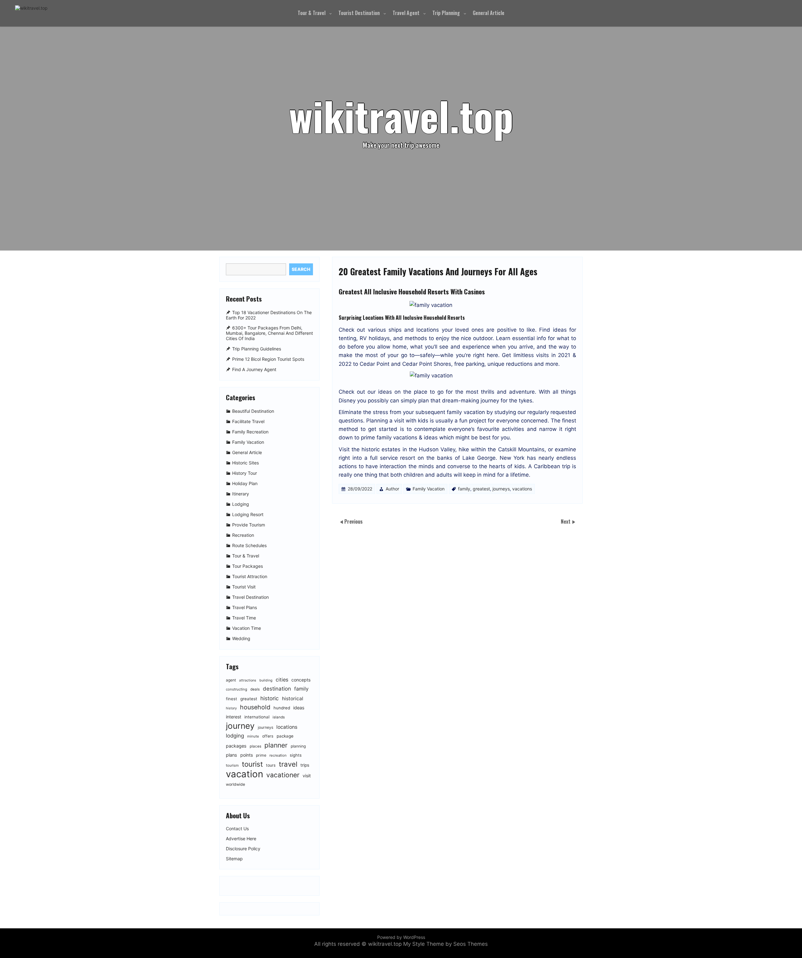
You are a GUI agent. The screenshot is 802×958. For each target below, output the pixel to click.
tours (271, 765)
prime (261, 755)
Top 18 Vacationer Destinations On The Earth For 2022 (269, 315)
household (255, 707)
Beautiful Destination (253, 411)
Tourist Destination (359, 13)
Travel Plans (244, 607)
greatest (481, 488)
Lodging (240, 504)
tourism (232, 765)
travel (288, 764)
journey (240, 726)
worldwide (235, 784)
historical (292, 699)
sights (296, 755)
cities (282, 679)
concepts (300, 679)
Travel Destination (250, 597)
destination (277, 689)
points (246, 755)
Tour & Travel (311, 13)
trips (304, 765)
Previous (353, 521)
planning (298, 746)
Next (566, 521)
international (256, 716)
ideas (299, 707)
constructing (236, 689)
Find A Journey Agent (254, 369)
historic (269, 698)
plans (231, 755)
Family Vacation (429, 488)
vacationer (282, 775)
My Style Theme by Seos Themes (445, 944)
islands (279, 717)
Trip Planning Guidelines (256, 348)
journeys (501, 488)
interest (233, 716)
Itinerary (240, 493)
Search (301, 269)
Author (392, 488)
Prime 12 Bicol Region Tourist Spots (268, 359)
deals (255, 689)
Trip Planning (446, 13)
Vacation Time (246, 628)
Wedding (241, 638)
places (255, 746)
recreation (278, 755)
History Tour (244, 473)
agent (231, 680)
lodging (235, 736)
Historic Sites (245, 462)
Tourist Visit (244, 586)
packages (236, 745)
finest (231, 698)
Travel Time (244, 617)
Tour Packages (247, 566)
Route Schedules (249, 545)
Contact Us (237, 828)
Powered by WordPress (401, 937)
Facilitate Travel (248, 421)
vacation (244, 774)
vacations (522, 488)
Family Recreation (250, 431)
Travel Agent (406, 13)
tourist (252, 764)
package (285, 735)
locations (286, 727)
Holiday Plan (245, 483)
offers (267, 736)
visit (307, 775)
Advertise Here (241, 838)
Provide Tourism (248, 524)
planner (276, 745)
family (464, 488)
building (266, 680)
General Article (488, 13)
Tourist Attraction (249, 576)
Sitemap (234, 858)
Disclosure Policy (243, 848)
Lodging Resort (247, 514)
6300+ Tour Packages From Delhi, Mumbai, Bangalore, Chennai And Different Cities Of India (269, 333)
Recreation (243, 535)
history (231, 708)
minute (253, 736)
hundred (281, 707)
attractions (247, 680)
